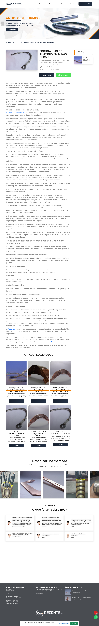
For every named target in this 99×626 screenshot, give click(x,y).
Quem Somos (39, 4)
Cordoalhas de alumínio (15, 113)
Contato (72, 4)
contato (51, 342)
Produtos (51, 4)
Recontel (11, 329)
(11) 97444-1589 (10, 590)
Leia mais (16, 400)
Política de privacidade (63, 623)
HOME (8, 42)
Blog (62, 4)
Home (27, 4)
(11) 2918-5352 (9, 589)
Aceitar (74, 623)
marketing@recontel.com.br (13, 593)
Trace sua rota (39, 593)
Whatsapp (64, 75)
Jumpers (85, 57)
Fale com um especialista (85, 4)
